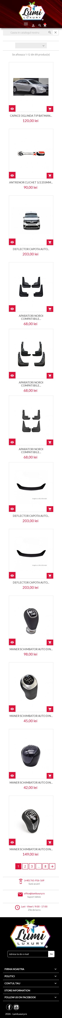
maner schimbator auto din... (31, 649)
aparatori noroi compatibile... (31, 317)
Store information (17, 990)
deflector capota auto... (31, 249)
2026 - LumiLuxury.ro (16, 1013)
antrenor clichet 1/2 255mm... (31, 182)
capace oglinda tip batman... (31, 115)
